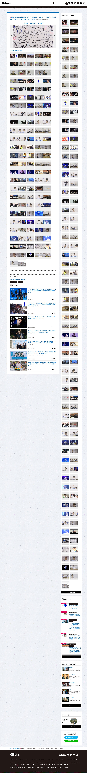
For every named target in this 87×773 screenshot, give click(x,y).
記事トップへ (33, 23)
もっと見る (71, 705)
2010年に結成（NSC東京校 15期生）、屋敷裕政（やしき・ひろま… (74, 677)
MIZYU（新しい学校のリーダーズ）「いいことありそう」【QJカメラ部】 (74, 607)
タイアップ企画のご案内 (29, 767)
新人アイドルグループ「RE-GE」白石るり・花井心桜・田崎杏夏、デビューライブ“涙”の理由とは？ (42, 352)
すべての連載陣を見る (71, 727)
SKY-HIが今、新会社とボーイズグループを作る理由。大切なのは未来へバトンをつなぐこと (41, 317)
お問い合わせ (18, 767)
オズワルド (71, 697)
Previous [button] (63, 721)
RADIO (41, 764)
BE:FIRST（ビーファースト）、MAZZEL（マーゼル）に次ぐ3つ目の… (75, 685)
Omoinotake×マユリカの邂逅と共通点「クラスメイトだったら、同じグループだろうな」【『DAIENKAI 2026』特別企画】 (42, 364)
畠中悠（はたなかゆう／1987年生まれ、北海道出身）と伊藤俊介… (74, 700)
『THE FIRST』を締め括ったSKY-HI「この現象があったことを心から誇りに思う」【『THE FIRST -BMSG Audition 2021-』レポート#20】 (41, 304)
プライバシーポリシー (51, 767)
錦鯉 (70, 689)
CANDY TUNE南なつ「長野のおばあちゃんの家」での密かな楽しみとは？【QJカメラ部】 (75, 637)
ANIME (36, 7)
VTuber (31, 7)
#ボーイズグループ (14, 276)
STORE (68, 7)
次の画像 (40, 23)
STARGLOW (72, 682)
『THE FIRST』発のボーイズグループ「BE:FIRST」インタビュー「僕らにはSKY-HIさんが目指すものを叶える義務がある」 (42, 290)
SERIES (42, 7)
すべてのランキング (71, 657)
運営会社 (60, 767)
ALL (54, 7)
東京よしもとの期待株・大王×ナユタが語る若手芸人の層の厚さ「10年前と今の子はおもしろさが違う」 (41, 331)
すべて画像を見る (71, 592)
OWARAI (14, 7)
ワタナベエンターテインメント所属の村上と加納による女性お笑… (74, 670)
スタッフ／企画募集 (40, 767)
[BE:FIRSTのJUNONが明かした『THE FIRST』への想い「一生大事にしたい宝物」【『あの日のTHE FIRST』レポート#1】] (14, 56)
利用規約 (66, 767)
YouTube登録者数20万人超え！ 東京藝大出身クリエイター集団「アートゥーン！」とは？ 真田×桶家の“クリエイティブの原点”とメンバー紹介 (75, 627)
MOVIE (25, 7)
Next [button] (78, 721)
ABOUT (11, 767)
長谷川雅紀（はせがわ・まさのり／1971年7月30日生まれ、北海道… (74, 693)
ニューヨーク (72, 674)
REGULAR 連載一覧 (16, 748)
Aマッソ (71, 667)
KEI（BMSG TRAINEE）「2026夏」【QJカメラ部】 (75, 615)
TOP (10, 748)
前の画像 (26, 23)
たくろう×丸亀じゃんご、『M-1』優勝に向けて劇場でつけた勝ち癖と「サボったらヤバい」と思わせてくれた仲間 (42, 342)
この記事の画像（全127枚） (16, 50)
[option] (71, 721)
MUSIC (20, 7)
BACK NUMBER (60, 7)
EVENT (73, 7)
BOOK (45, 764)
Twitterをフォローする (72, 737)
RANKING (48, 7)
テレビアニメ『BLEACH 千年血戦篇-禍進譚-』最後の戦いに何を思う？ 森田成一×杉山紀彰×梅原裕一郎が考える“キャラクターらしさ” (75, 650)
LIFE (49, 764)
